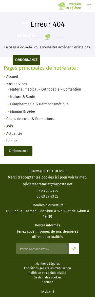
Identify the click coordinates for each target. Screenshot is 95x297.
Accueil (12, 77)
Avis (26, 23)
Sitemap (47, 282)
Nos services (16, 84)
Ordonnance (26, 60)
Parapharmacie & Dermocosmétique (39, 104)
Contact (26, 48)
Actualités (26, 35)
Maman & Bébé (22, 111)
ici (57, 177)
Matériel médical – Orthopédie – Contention (45, 89)
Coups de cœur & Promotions (26, 11)
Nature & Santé (22, 97)
